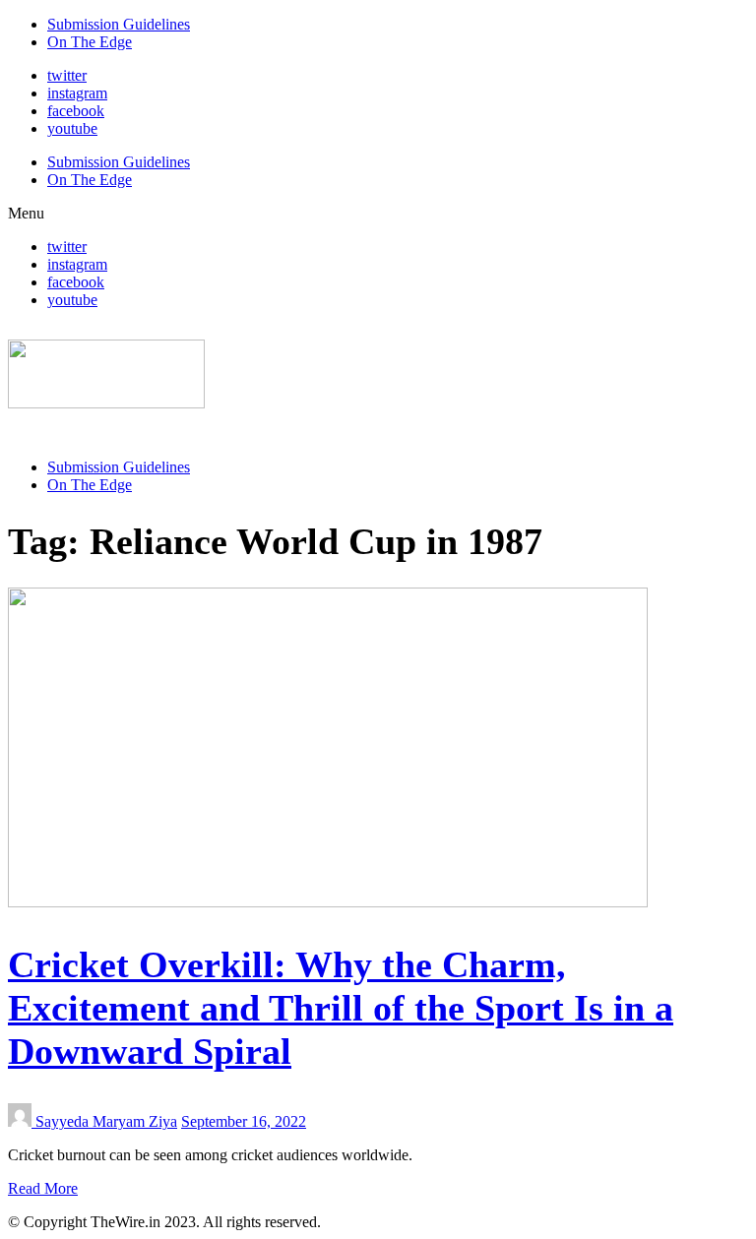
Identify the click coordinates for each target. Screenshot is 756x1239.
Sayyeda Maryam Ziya (106, 1121)
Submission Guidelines (118, 24)
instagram (77, 93)
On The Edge (89, 41)
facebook (75, 110)
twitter (67, 75)
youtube (72, 128)
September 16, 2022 (243, 1121)
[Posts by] (21, 1121)
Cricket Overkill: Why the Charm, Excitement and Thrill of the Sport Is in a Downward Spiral (340, 1008)
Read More (43, 1188)
